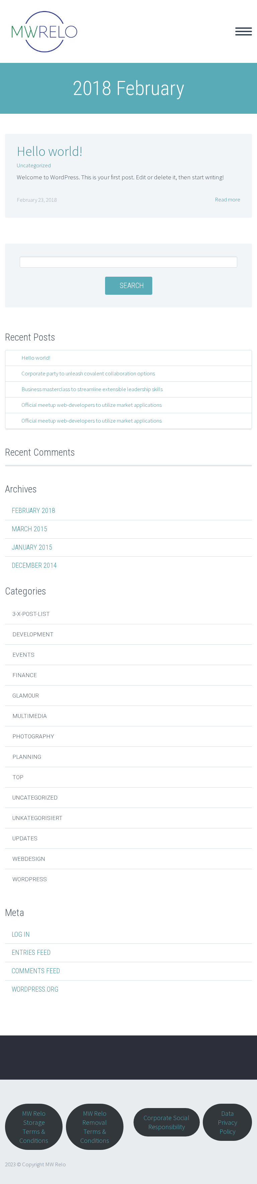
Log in (21, 934)
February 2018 (33, 511)
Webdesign (28, 858)
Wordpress (29, 879)
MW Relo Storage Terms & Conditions (33, 1127)
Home (98, 39)
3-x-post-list (31, 614)
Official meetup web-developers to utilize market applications (91, 404)
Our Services (136, 39)
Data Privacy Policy (227, 1122)
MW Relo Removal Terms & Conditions (94, 1127)
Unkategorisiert (37, 818)
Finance (24, 675)
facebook (219, 1062)
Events (23, 654)
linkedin (239, 1062)
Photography (33, 736)
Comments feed (36, 971)
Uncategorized (34, 165)
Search (132, 285)
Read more (227, 199)
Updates (24, 838)
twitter (199, 1062)
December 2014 (34, 565)
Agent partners (184, 39)
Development (33, 634)
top (17, 777)
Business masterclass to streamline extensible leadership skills (92, 389)
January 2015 (32, 547)
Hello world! (49, 151)
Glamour (25, 695)
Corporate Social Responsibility (166, 1122)
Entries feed (31, 952)
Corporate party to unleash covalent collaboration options (88, 373)
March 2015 (29, 529)
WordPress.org (35, 989)
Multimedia (29, 716)
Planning (26, 756)
